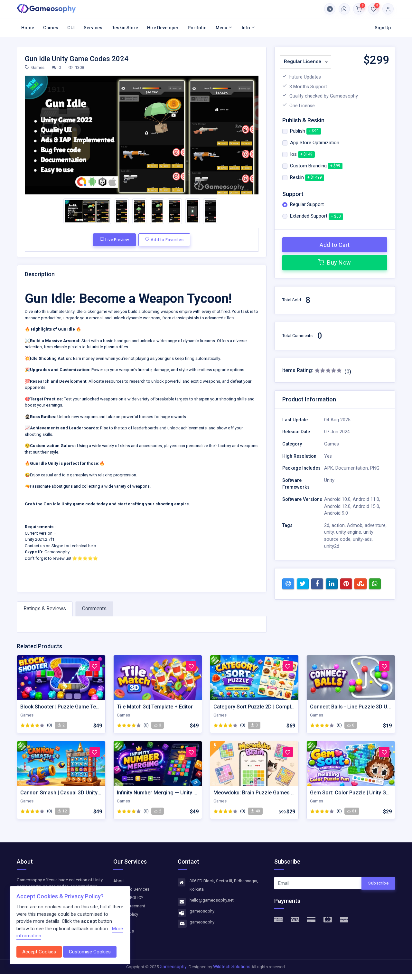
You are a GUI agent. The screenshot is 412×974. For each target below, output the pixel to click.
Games (50, 27)
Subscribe (378, 883)
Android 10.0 (337, 499)
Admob (354, 525)
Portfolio (197, 27)
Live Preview (116, 239)
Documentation (351, 468)
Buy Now (338, 262)
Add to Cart (335, 244)
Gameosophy (173, 966)
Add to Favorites (167, 239)
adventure (375, 525)
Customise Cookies (90, 952)
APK (328, 468)
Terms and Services (131, 889)
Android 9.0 (336, 513)
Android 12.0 (337, 506)
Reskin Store (124, 27)
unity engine (348, 532)
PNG (374, 468)
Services (93, 27)
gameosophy (202, 911)
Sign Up (383, 27)
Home (27, 27)
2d (326, 525)
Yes (328, 456)
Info (246, 27)
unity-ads (362, 539)
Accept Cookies (39, 952)
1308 (79, 67)
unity (329, 532)
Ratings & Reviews (44, 608)
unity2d (331, 546)
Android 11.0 (366, 499)
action (338, 525)
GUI (71, 27)
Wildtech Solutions (232, 966)
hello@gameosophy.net (212, 900)
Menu (222, 27)
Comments (94, 608)
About (119, 880)
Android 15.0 (366, 506)
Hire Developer (163, 27)
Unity (329, 480)
